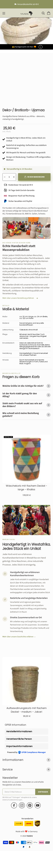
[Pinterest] (30, 805)
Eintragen (43, 792)
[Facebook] (14, 805)
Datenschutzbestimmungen (12, 800)
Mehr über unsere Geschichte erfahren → (19, 636)
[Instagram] (22, 805)
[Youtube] (38, 805)
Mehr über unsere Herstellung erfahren (18, 298)
